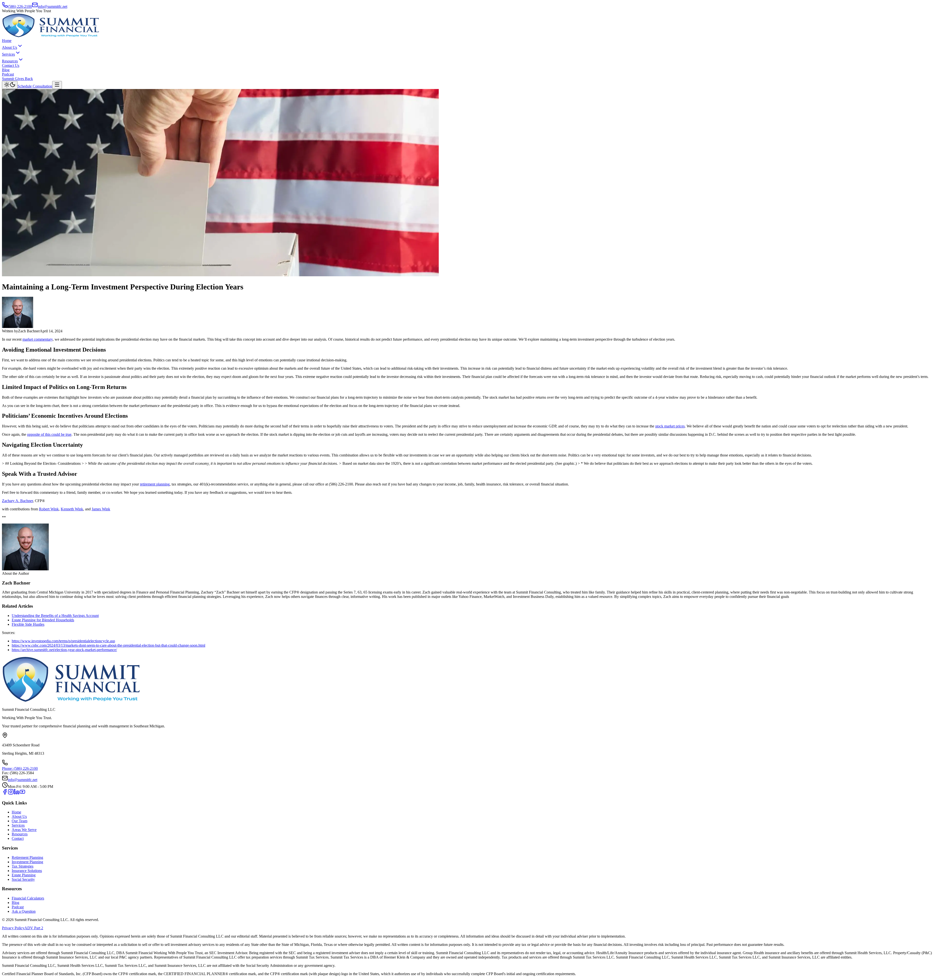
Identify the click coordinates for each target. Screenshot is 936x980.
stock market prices (670, 426)
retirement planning (155, 484)
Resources (10, 61)
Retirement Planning (27, 857)
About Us (9, 47)
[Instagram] (11, 793)
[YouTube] (22, 793)
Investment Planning (27, 862)
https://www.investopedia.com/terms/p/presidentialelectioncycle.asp (63, 641)
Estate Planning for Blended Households (43, 620)
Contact (18, 838)
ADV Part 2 (33, 928)
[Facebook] (5, 793)
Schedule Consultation (35, 86)
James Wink (101, 509)
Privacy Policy (13, 928)
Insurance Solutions (27, 871)
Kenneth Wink (72, 509)
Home (6, 41)
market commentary (37, 339)
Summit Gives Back (17, 79)
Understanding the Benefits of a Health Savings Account (55, 616)
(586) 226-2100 (20, 6)
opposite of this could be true (49, 434)
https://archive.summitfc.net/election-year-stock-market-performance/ (64, 650)
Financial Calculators (28, 898)
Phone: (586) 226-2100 (20, 768)
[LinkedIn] (17, 793)
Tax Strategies (22, 866)
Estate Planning (24, 875)
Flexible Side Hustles (28, 624)
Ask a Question (24, 911)
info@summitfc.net (52, 6)
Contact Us (10, 65)
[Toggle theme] (10, 85)
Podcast (8, 74)
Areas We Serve (24, 830)
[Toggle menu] (57, 85)
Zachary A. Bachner (17, 501)
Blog (6, 70)
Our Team (19, 821)
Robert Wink (49, 509)
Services (8, 54)
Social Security (23, 879)
